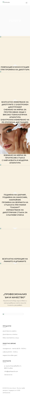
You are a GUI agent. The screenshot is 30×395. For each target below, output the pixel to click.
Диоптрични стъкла (10, 334)
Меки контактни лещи (11, 338)
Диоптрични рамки (10, 331)
